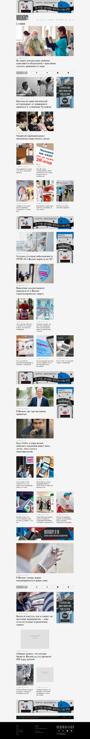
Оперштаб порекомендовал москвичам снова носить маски (32, 137)
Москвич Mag (62, 733)
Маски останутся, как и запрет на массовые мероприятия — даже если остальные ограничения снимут (34, 620)
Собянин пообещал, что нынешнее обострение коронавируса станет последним (43, 692)
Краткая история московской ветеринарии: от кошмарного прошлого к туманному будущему (34, 104)
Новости (18, 58)
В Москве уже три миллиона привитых (31, 413)
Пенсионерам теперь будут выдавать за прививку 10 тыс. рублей (44, 207)
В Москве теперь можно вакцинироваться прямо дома (32, 579)
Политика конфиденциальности (41, 728)
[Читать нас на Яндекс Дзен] (57, 72)
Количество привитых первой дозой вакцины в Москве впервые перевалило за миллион (64, 519)
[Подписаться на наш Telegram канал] (36, 72)
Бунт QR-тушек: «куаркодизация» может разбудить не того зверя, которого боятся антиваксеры (44, 172)
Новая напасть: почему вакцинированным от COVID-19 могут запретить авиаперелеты (44, 484)
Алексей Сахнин (43, 166)
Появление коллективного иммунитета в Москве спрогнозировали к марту (30, 291)
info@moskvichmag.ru (62, 734)
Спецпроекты (37, 731)
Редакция (36, 725)
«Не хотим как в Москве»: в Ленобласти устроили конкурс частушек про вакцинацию (24, 326)
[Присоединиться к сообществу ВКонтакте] (47, 72)
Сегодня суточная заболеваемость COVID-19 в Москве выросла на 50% (34, 257)
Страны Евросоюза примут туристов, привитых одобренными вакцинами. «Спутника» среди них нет (44, 519)
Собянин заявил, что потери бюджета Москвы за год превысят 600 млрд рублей (34, 657)
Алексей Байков (25, 98)
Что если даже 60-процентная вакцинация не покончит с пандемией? (24, 362)
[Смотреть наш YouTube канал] (68, 72)
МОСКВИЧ (22, 17)
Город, (17, 98)
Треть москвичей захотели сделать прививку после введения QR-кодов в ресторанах (44, 363)
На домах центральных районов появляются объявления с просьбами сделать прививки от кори (36, 64)
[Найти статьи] (73, 20)
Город (17, 133)
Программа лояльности (39, 732)
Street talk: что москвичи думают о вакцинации (64, 362)
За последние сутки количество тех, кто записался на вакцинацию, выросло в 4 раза (24, 484)
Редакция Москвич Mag (24, 133)
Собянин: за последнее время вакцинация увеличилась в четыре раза (23, 208)
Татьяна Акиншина (24, 58)
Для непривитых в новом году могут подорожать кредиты (24, 170)
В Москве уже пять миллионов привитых (63, 206)
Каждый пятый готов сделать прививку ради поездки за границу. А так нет (24, 519)
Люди (20, 98)
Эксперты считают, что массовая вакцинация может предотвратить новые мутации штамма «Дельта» (43, 327)
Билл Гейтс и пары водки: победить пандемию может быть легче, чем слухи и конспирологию (33, 447)
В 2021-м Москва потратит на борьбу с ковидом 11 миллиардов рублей (24, 691)
